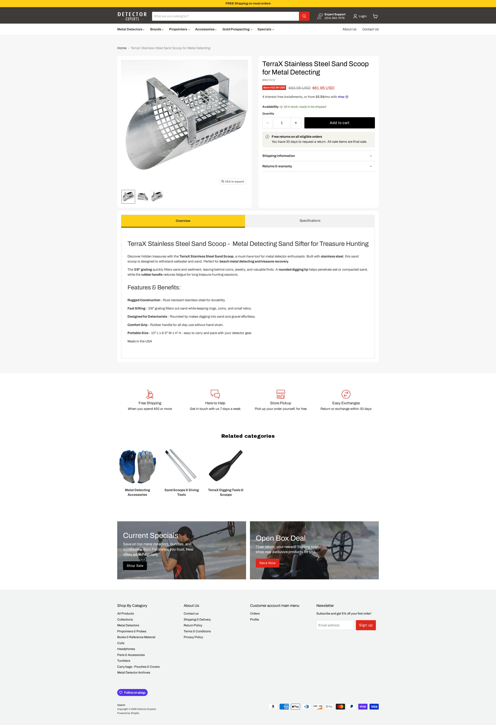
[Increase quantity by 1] (296, 122)
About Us (349, 29)
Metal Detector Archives (133, 672)
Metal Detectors (130, 29)
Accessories (205, 29)
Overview (183, 221)
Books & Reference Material (136, 637)
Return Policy (193, 625)
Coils (120, 643)
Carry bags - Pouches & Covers (138, 666)
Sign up (366, 625)
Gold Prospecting (236, 29)
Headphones (126, 649)
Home (121, 48)
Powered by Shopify (128, 713)
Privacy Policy (193, 637)
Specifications (310, 220)
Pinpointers (178, 29)
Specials (264, 29)
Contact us (191, 613)
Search (121, 705)
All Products (125, 613)
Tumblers (123, 660)
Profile (254, 619)
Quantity (268, 113)
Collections (125, 619)
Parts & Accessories (131, 655)
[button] (360, 16)
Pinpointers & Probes (131, 631)
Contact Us (370, 29)
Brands (156, 29)
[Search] (304, 16)
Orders (255, 613)
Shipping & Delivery (197, 619)
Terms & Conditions (197, 631)
